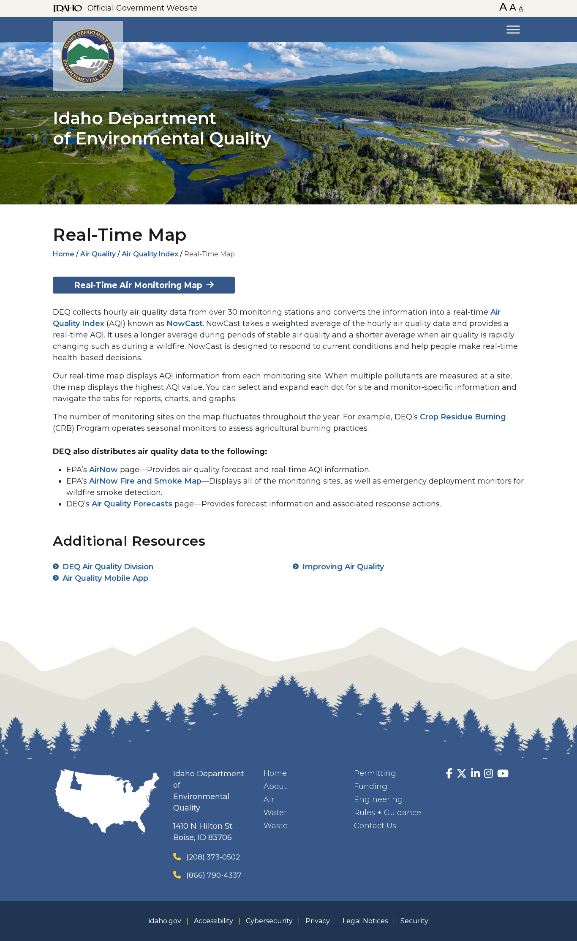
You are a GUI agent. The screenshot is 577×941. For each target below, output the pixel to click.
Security (414, 921)
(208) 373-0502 (213, 856)
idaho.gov (165, 921)
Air (269, 799)
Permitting (375, 773)
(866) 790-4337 (214, 874)
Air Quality (98, 254)
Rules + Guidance (387, 812)
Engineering (378, 799)
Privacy (317, 921)
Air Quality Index (150, 254)
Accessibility (213, 921)
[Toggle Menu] (513, 29)
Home (63, 254)
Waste (276, 825)
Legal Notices (365, 921)
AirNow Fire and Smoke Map (145, 481)
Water (275, 812)
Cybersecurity (269, 921)
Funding (370, 786)
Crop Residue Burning (463, 417)
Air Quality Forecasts (132, 504)
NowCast (184, 323)
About (275, 786)
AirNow (103, 469)
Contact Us (375, 825)
